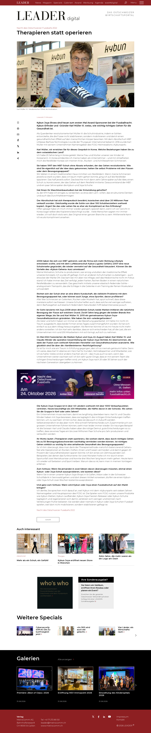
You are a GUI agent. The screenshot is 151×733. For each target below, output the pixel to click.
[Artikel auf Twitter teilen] (18, 146)
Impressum (122, 717)
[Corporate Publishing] (96, 593)
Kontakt (120, 719)
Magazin (47, 3)
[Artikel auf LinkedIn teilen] (18, 152)
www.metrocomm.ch (52, 726)
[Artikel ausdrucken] (18, 128)
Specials (58, 3)
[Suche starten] (126, 3)
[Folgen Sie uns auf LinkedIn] (104, 717)
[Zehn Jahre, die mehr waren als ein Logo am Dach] (116, 550)
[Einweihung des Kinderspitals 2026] (116, 685)
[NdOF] (75, 384)
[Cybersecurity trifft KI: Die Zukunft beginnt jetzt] (34, 630)
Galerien (68, 3)
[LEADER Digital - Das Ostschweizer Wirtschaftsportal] (24, 3)
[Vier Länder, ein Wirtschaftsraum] (116, 630)
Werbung (88, 3)
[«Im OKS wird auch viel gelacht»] (75, 630)
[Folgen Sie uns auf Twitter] (93, 717)
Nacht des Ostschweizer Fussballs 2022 (56, 510)
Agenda (99, 3)
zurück (48, 520)
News (38, 3)
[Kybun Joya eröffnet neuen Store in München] (75, 550)
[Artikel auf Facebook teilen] (18, 140)
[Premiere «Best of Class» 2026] (34, 685)
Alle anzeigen (65, 659)
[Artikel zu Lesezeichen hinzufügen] (18, 122)
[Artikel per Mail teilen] (18, 134)
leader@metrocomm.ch (53, 723)
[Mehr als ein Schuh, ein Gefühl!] (34, 550)
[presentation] (15, 635)
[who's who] (55, 593)
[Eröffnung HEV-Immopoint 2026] (75, 685)
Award (78, 3)
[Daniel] (75, 239)
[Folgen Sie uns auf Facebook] (98, 717)
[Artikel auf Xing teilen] (18, 158)
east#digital (111, 3)
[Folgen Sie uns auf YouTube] (109, 717)
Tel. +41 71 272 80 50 (50, 719)
